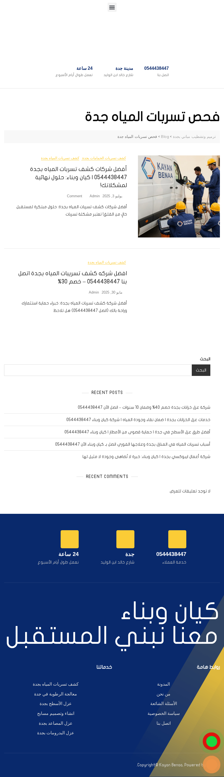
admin (95, 196)
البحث (205, 359)
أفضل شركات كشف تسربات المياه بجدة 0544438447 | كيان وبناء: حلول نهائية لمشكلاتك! (78, 177)
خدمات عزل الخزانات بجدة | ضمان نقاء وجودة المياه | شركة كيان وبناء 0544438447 (138, 420)
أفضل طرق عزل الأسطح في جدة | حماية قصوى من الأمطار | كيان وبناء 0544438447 (137, 432)
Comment (74, 195)
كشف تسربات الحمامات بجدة (103, 158)
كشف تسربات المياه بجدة (60, 158)
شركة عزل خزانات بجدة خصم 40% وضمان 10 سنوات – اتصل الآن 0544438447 (144, 407)
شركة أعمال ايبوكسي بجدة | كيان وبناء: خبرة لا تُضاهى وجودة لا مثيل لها (146, 456)
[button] (112, 7)
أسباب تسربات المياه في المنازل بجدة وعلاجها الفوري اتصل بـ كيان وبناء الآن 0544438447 (132, 444)
